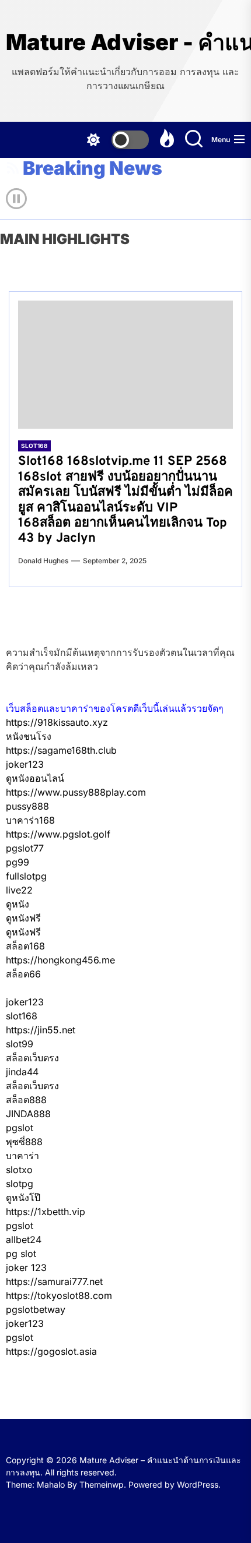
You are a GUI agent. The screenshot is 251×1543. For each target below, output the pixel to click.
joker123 (25, 764)
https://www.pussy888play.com (76, 792)
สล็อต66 (23, 974)
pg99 (17, 862)
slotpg (19, 1183)
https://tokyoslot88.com (59, 1295)
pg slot (21, 1253)
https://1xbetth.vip (45, 1211)
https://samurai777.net (54, 1281)
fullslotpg (26, 876)
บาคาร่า (22, 1155)
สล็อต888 (26, 1100)
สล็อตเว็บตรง (32, 1058)
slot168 (21, 1016)
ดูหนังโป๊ (23, 1197)
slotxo (19, 1169)
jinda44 (22, 1072)
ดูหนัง (17, 904)
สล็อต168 (25, 946)
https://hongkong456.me (60, 960)
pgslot (19, 1128)
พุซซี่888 (24, 1141)
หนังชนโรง (28, 736)
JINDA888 (28, 1114)
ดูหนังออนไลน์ (35, 778)
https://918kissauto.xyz (57, 722)
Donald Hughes (43, 560)
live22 (19, 890)
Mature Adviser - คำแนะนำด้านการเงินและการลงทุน (125, 42)
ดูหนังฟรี (23, 918)
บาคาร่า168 (30, 820)
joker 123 (26, 1267)
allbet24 (23, 1239)
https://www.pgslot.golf (58, 834)
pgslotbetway (35, 1309)
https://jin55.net (40, 1030)
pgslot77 (25, 848)
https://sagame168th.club (61, 750)
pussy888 (27, 806)
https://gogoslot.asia (51, 1351)
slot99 (19, 1044)
